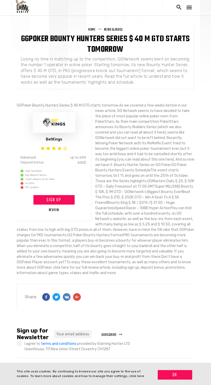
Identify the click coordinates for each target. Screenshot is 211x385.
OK (175, 375)
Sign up (54, 200)
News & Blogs (113, 30)
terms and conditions (59, 344)
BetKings (54, 139)
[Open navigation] (189, 7)
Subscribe (109, 335)
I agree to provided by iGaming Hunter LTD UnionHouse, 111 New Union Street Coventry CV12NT (77, 346)
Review (54, 210)
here (140, 376)
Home (91, 30)
